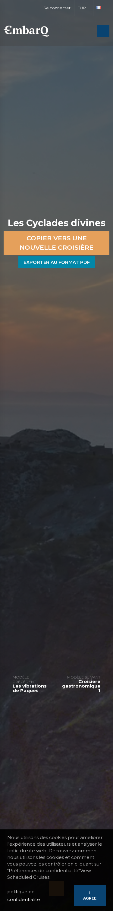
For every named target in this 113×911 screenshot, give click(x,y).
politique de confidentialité (23, 895)
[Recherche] (90, 31)
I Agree (89, 895)
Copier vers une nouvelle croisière (56, 242)
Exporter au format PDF (57, 262)
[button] (83, 7)
